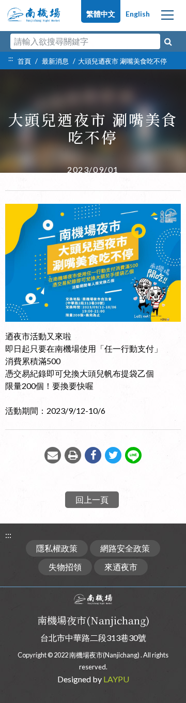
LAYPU (116, 679)
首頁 (24, 61)
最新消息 (55, 61)
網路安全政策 (125, 548)
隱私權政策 (57, 548)
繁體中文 (100, 13)
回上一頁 (92, 499)
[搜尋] (168, 41)
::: (10, 58)
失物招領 (65, 567)
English (138, 13)
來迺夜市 (120, 567)
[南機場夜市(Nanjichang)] (33, 12)
